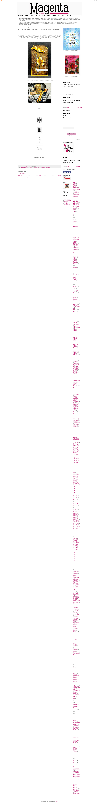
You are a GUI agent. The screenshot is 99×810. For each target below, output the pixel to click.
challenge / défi (75, 256)
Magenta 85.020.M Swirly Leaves (76, 560)
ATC (74, 209)
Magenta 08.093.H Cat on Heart (76, 516)
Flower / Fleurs (75, 385)
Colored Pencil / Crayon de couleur (76, 283)
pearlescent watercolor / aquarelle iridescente (75, 643)
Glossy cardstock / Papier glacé (76, 413)
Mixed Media (75, 606)
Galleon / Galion (75, 398)
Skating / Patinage (76, 694)
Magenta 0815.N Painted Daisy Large (76, 521)
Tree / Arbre (75, 742)
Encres (74, 373)
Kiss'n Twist (75, 427)
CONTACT (58, 15)
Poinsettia (74, 654)
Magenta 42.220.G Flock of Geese (76, 552)
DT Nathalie (75, 351)
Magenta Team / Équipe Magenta (75, 580)
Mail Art (74, 591)
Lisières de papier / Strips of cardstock (76, 439)
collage (31, 167)
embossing (75, 370)
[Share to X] (33, 166)
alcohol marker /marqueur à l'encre (76, 197)
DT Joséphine (75, 344)
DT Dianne (75, 326)
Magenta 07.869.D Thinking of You (76, 490)
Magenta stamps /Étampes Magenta (76, 577)
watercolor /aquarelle (75, 760)
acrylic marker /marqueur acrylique (76, 189)
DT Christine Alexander (75, 323)
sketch (74, 696)
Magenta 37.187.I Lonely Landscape (76, 542)
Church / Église (75, 274)
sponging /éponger (76, 701)
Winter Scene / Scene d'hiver (75, 786)
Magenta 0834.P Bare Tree (75, 531)
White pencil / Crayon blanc (75, 781)
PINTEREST (54, 15)
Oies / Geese (75, 624)
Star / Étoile (75, 714)
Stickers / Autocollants (75, 721)
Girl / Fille (74, 410)
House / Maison (75, 424)
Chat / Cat (74, 257)
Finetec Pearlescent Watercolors (76, 380)
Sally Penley (75, 673)
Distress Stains (75, 304)
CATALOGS (32, 15)
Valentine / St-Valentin (75, 749)
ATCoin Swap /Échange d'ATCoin (76, 214)
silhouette (74, 693)
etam (74, 374)
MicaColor (75, 603)
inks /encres (75, 425)
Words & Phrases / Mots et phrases (76, 791)
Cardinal (74, 255)
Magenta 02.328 (75, 457)
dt (73, 308)
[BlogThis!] (32, 166)
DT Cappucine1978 (76, 316)
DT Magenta (75, 309)
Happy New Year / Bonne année (76, 419)
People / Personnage (75, 649)
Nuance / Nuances (76, 622)
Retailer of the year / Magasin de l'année (76, 663)
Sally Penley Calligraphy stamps (76, 675)
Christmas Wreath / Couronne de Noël (76, 272)
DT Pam (74, 353)
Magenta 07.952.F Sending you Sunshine (76, 493)
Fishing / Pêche (75, 383)
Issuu (68, 107)
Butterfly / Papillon (76, 245)
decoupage (75, 297)
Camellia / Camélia (76, 247)
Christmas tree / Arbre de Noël (75, 270)
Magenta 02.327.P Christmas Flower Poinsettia (76, 455)
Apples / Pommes (76, 203)
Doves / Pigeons (75, 305)
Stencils (74, 719)
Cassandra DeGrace (67, 199)
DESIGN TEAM (38, 15)
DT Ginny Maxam (76, 334)
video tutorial (75, 752)
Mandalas (74, 592)
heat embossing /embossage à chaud (76, 422)
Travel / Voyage (75, 741)
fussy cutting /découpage (75, 397)
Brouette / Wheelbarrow (75, 243)
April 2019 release (76, 204)
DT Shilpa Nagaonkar (75, 357)
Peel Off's (74, 645)
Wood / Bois (75, 789)
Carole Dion (66, 203)
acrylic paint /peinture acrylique (25, 167)
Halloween (75, 417)
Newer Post (20, 175)
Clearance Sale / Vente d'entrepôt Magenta (76, 277)
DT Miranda (75, 350)
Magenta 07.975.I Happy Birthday (76, 497)
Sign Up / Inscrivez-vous (71, 133)
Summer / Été (75, 724)
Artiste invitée (75, 208)
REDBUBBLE (27, 15)
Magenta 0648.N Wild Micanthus (76, 458)
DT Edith (74, 329)
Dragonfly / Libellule (76, 306)
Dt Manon (74, 347)
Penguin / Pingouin (76, 646)
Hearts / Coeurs (75, 420)
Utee (74, 747)
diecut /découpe (75, 299)
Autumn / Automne (76, 216)
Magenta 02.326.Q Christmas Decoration (76, 452)
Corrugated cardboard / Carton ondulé (76, 290)
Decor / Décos (75, 296)
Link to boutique (39, 163)
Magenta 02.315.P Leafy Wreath (76, 448)
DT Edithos (75, 330)
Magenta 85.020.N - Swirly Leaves (76, 562)
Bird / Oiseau (75, 225)
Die (73, 298)
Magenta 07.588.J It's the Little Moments (76, 480)
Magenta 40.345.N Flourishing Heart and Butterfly (76, 545)
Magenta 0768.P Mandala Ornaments (76, 511)
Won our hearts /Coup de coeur (75, 788)
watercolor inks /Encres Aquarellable (76, 766)
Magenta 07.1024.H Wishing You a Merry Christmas (76, 463)
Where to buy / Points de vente (66, 15)
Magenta (74, 443)
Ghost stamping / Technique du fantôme (76, 404)
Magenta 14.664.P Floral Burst (76, 538)
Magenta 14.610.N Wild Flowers (76, 533)
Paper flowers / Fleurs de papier (75, 634)
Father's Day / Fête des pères (76, 377)
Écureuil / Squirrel (76, 361)
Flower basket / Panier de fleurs (75, 387)
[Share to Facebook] (34, 166)
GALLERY (43, 15)
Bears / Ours (75, 222)
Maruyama (75, 599)
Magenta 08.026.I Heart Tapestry (76, 514)
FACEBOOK (48, 15)
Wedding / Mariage (76, 779)
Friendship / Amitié (76, 394)
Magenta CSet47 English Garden (76, 573)
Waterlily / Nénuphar (76, 774)
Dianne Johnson (66, 205)
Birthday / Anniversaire (75, 229)
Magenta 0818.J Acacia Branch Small (76, 526)
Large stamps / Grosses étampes (76, 433)
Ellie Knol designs (76, 364)
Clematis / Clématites (75, 279)
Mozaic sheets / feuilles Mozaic (75, 617)
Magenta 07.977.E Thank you (76, 499)
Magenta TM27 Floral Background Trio (76, 584)
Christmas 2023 (75, 268)
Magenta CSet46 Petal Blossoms (76, 571)
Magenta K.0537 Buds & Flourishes (76, 445)
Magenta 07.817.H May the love (76, 488)
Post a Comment (22, 173)
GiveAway (74, 411)
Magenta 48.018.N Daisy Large (76, 556)
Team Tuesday (75, 729)
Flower (74, 384)
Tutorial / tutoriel (75, 746)
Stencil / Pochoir (48, 167)
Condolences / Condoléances (75, 286)
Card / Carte (75, 250)
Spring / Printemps (76, 710)
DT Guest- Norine (76, 336)
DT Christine (75, 321)
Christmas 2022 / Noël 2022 (76, 267)
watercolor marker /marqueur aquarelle (76, 769)
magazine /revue (76, 442)
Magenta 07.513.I (76, 476)
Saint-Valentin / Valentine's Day (75, 670)
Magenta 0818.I (75, 524)
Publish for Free (79, 107)
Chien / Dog (75, 260)
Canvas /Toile (75, 249)
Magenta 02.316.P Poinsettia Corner (76, 450)
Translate (70, 129)
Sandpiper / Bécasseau (75, 677)
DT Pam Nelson (75, 354)
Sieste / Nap (75, 692)
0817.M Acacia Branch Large (75, 187)
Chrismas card (75, 263)
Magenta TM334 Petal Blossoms (75, 589)
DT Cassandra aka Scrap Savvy (76, 319)
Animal (74, 200)
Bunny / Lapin (75, 244)
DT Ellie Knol (75, 331)
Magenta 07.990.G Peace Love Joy (76, 503)
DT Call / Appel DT (76, 314)
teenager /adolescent (75, 732)
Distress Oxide (75, 303)
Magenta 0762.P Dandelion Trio (75, 509)
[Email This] (31, 166)
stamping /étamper (76, 712)
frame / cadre (75, 393)
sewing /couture (75, 686)
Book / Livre (75, 236)
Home (40, 175)
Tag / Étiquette (75, 727)
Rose (74, 667)
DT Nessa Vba (75, 352)
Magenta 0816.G (76, 523)
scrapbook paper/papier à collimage (75, 682)
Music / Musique (75, 618)
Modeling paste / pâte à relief (75, 607)
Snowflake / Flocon (76, 699)
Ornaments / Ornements (75, 628)
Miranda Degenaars (67, 204)
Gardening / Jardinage (75, 400)
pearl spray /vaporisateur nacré (76, 639)
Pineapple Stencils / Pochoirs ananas (76, 653)
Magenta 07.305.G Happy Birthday (76, 467)
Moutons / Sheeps (76, 614)
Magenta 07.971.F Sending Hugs (76, 495)
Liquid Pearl (75, 437)
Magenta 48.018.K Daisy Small (76, 554)
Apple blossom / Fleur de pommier (76, 202)
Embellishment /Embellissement (75, 367)
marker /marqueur (76, 594)
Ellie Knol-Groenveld (67, 200)
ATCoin (74, 212)
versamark (75, 751)
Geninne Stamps (76, 401)
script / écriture (75, 685)
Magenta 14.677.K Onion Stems (76, 540)
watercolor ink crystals (75, 764)
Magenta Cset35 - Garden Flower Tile (76, 568)
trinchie (74, 743)
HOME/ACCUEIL (20, 15)
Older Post (59, 175)
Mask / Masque (37, 167)
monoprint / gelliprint (42, 167)
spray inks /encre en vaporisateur (76, 709)
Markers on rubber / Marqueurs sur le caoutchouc (76, 597)
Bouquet (74, 241)
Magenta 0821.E (75, 528)
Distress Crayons (76, 300)
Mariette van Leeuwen (66, 202)
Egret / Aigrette (75, 363)
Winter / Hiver (75, 784)
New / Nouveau (75, 619)
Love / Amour (75, 441)
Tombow (74, 739)
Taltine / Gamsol (75, 728)
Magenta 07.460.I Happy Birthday (76, 469)
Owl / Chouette (75, 631)
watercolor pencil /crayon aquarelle (76, 772)
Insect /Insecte (75, 426)
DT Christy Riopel (76, 324)
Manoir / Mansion (76, 593)
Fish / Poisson (75, 382)
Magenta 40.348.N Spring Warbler (76, 548)
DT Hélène (75, 338)
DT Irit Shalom (75, 340)
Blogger (56, 801)
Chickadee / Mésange (75, 259)
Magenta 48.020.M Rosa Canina (76, 558)
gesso (74, 402)
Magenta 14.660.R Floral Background (76, 535)
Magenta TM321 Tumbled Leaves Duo (76, 587)
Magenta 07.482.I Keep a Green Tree (76, 474)
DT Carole (33, 167)
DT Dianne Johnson (76, 327)
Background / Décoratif (75, 221)
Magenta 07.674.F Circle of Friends (76, 486)
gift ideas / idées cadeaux (75, 409)
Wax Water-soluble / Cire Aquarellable (76, 777)
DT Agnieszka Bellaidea (75, 311)
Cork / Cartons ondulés (75, 288)
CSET (74, 293)
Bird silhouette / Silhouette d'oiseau (76, 226)
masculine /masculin (76, 600)
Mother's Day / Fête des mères (76, 613)
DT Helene (75, 337)
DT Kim (74, 345)
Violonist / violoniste (76, 755)
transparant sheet (76, 740)
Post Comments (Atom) (26, 177)
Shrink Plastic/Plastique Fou (76, 690)
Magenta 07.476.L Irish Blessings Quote (76, 472)
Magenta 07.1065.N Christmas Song (76, 465)
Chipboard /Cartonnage (75, 262)
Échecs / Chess (75, 360)
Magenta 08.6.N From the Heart (75, 518)
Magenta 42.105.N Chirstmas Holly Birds (76, 550)
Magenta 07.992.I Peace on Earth (76, 505)
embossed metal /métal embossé (75, 369)
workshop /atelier (76, 793)
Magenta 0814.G (76, 519)
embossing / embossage (75, 372)
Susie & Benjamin (76, 725)
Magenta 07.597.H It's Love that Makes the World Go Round (76, 483)
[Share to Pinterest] (35, 166)
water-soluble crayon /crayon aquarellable (76, 757)
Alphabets (74, 199)
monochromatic (75, 609)
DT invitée (74, 339)
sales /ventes (75, 672)
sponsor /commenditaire (75, 706)
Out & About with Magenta (75, 630)
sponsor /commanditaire (75, 704)
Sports (74, 707)
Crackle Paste (75, 292)
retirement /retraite (76, 665)
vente (74, 750)
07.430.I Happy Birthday (75, 185)
